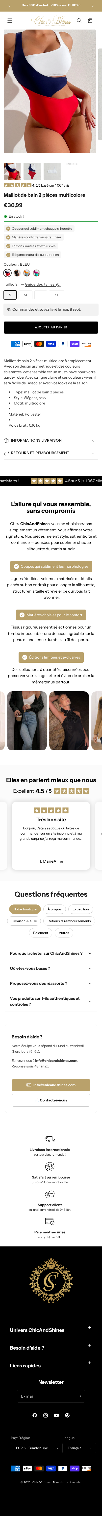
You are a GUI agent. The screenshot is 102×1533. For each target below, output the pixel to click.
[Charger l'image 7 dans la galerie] (72, 171)
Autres (64, 933)
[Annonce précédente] (9, 5)
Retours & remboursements (69, 921)
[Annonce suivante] (92, 5)
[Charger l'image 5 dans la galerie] (32, 171)
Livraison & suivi (24, 921)
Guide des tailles (40, 284)
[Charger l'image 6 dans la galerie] (52, 171)
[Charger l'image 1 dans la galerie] (12, 171)
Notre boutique (25, 909)
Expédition (81, 909)
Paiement (40, 933)
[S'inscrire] (79, 1396)
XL (56, 295)
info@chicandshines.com (54, 1085)
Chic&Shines (41, 1482)
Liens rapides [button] (25, 1366)
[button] (9, 20)
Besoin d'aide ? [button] (27, 1348)
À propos (55, 909)
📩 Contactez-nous (51, 1100)
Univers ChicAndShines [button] (37, 1330)
